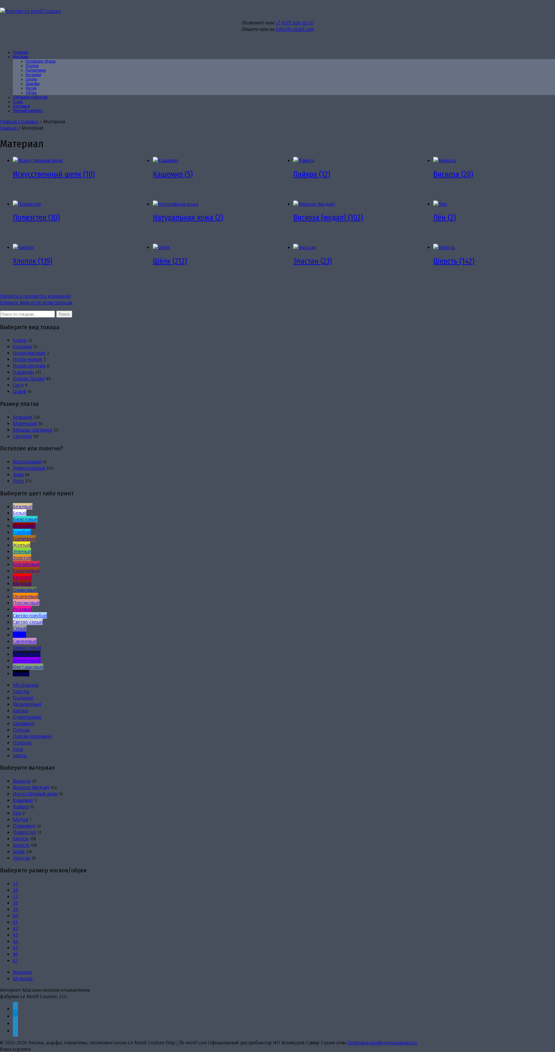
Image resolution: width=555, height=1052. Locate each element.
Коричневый (26, 570)
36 (15, 889)
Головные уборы (41, 61)
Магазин (20, 57)
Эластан (21, 857)
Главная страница (19, 121)
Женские (22, 972)
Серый (20, 628)
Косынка (22, 346)
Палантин (23, 372)
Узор (18, 749)
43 (15, 934)
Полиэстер (24, 832)
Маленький (25, 423)
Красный (22, 577)
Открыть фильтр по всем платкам (36, 302)
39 (15, 909)
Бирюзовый (25, 519)
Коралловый (26, 564)
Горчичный (24, 538)
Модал (20, 819)
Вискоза (22, 780)
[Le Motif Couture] (30, 11)
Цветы (20, 755)
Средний (22, 436)
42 (15, 928)
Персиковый (26, 602)
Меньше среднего (32, 429)
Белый (19, 512)
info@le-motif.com (295, 29)
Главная (8, 127)
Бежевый (22, 506)
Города (21, 691)
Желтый (21, 545)
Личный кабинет (28, 110)
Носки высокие (29, 352)
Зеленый (22, 551)
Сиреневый (25, 641)
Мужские (23, 978)
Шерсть (21, 845)
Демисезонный (29, 468)
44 (15, 941)
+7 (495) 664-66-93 (294, 22)
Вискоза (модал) (31, 787)
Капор (20, 340)
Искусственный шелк (35, 793)
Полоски (22, 742)
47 (15, 960)
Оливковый (25, 589)
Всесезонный (27, 461)
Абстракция (25, 684)
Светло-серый (28, 622)
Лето (18, 480)
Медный (22, 583)
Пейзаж (21, 729)
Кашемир (23, 800)
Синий (19, 634)
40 (15, 915)
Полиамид (24, 825)
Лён (17, 812)
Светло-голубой (30, 615)
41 (15, 922)
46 (15, 954)
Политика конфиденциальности (382, 1042)
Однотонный (27, 717)
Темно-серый (27, 647)
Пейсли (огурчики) (32, 736)
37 (15, 896)
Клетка (20, 710)
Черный (21, 673)
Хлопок (21, 838)
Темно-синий (26, 654)
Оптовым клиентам (30, 97)
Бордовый (24, 525)
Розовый (22, 609)
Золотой (22, 557)
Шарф (19, 391)
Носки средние (29, 365)
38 (15, 902)
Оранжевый (25, 596)
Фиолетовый (26, 660)
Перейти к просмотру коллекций (35, 296)
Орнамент (24, 723)
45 (15, 947)
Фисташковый (28, 666)
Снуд (18, 384)
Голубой (22, 532)
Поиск (64, 314)
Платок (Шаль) (29, 378)
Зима (18, 474)
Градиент (23, 697)
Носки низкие (27, 359)
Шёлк (19, 851)
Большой (22, 417)
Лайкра (21, 806)
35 (15, 883)
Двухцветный (27, 704)
